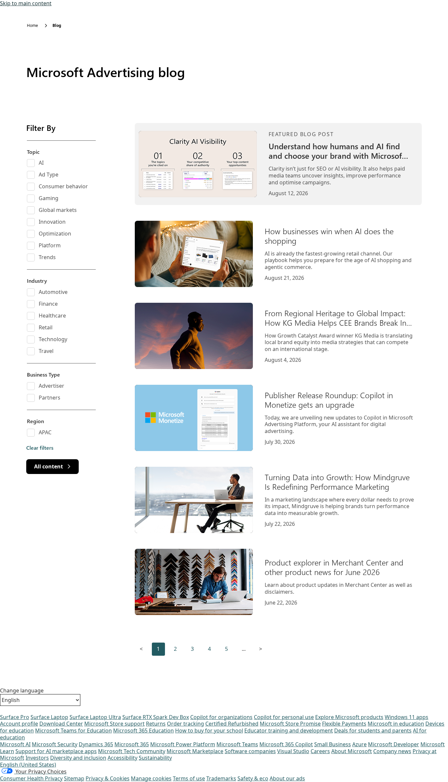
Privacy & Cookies (108, 778)
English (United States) (28, 764)
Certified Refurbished (231, 723)
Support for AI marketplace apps (56, 751)
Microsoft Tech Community (131, 751)
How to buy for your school (209, 730)
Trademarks (221, 778)
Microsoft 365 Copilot (286, 744)
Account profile (19, 723)
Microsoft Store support (114, 723)
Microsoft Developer (393, 744)
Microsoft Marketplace (195, 751)
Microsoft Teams (237, 744)
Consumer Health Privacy (31, 778)
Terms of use (189, 778)
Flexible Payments (344, 723)
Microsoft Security (54, 744)
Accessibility (122, 757)
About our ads (287, 778)
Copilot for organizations (221, 717)
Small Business (332, 744)
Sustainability (155, 757)
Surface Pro (14, 717)
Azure (359, 744)
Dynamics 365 (96, 744)
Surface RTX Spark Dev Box (155, 717)
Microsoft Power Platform (182, 744)
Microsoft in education (396, 723)
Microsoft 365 (131, 744)
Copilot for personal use (284, 717)
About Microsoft (351, 751)
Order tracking (185, 723)
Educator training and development (288, 730)
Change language (22, 690)
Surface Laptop (49, 717)
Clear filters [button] (39, 447)
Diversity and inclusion (78, 757)
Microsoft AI (15, 744)
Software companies (250, 751)
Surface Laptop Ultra (95, 717)
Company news (392, 751)
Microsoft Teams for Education (73, 730)
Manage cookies (151, 778)
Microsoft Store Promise (290, 723)
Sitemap (74, 778)
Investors (37, 757)
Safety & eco (252, 778)
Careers (320, 751)
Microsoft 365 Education (143, 730)
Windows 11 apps (406, 717)
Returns (156, 723)
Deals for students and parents (373, 730)
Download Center (61, 723)
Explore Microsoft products (349, 717)
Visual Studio (293, 751)
